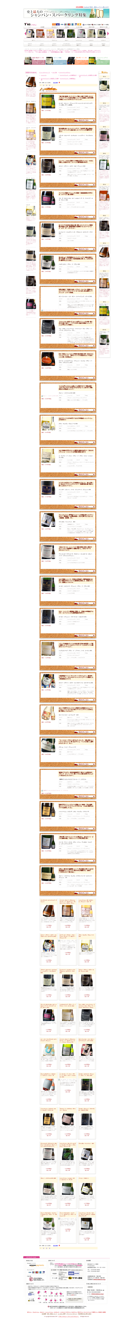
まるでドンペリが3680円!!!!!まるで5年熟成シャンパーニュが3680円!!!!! (31, 218)
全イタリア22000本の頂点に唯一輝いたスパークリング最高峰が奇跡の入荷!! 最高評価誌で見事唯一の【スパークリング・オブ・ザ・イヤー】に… (76, 226)
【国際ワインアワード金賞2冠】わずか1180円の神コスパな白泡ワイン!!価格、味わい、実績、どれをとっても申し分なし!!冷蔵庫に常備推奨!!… (49, 1058)
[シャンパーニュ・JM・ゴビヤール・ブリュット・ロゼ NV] (31, 139)
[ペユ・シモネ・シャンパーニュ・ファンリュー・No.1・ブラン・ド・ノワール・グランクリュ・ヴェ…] (47, 332)
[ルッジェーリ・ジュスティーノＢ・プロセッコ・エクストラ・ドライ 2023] (31, 260)
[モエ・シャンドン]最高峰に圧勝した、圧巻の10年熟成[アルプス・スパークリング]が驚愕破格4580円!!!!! (76, 612)
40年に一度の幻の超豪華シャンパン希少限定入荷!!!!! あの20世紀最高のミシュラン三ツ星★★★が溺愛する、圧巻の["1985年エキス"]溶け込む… (76, 870)
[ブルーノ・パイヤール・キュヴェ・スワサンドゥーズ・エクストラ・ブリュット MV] (47, 879)
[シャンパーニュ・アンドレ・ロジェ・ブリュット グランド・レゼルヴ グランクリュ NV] (87, 1229)
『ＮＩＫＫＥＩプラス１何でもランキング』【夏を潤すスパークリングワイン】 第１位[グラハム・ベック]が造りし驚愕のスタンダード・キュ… (76, 741)
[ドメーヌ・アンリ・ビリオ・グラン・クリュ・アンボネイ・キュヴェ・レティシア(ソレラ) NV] (47, 847)
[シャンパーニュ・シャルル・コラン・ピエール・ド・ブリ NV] (68, 1194)
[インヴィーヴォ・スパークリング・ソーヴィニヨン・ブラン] (104, 112)
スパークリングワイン (64, 72)
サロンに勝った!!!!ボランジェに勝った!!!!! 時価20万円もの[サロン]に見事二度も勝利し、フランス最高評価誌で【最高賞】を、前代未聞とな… (49, 1232)
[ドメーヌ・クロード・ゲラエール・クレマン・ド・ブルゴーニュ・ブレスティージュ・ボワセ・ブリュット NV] (31, 113)
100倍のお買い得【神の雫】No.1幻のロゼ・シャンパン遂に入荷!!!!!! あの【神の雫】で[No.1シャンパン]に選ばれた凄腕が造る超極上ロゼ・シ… (104, 206)
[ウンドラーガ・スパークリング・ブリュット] (31, 86)
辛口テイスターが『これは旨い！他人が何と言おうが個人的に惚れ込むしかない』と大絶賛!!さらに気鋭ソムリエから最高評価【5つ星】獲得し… (104, 118)
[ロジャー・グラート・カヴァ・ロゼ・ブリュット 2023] (31, 285)
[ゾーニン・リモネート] (87, 1194)
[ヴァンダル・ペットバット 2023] (47, 525)
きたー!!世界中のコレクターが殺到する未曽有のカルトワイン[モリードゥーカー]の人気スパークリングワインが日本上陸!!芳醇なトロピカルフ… (76, 709)
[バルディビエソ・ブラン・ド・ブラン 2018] (47, 268)
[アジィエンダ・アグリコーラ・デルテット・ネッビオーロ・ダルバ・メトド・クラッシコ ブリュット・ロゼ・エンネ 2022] (49, 1159)
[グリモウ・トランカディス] (104, 90)
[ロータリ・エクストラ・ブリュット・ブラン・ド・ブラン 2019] (47, 590)
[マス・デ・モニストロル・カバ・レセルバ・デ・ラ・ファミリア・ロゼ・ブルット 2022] (31, 308)
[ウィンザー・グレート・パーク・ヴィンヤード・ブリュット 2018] (47, 493)
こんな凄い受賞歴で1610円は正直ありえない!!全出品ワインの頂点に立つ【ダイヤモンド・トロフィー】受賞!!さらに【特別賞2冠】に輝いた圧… (49, 919)
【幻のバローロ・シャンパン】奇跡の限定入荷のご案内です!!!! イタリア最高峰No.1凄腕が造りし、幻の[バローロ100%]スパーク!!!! (75, 548)
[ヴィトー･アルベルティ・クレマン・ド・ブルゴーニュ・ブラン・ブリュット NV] (67, 1219)
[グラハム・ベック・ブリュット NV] (47, 751)
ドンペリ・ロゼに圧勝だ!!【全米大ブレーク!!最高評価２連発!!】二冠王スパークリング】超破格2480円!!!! (104, 145)
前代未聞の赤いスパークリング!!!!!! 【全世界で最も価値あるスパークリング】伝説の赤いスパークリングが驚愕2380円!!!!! (31, 241)
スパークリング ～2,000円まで (68, 75)
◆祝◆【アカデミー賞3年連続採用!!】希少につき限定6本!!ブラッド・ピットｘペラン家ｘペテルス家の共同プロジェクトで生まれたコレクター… (76, 773)
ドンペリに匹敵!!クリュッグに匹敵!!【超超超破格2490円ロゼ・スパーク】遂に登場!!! (31, 312)
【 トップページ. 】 (44, 72)
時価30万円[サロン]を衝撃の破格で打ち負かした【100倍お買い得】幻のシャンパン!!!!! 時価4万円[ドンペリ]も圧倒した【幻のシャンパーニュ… (67, 1058)
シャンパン (43, 75)
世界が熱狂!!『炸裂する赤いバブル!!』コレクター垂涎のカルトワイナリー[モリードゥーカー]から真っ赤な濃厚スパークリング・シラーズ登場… (76, 290)
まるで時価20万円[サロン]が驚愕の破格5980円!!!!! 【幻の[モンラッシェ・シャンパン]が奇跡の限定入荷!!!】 (76, 451)
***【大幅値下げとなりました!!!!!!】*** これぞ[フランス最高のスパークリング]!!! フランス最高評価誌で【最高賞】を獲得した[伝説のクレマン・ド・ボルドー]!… (31, 195)
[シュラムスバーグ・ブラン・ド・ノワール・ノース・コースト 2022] (47, 654)
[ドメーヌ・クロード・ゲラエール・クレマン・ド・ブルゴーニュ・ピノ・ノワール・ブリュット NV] (68, 1055)
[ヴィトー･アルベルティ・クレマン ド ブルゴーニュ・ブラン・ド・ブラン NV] (49, 1229)
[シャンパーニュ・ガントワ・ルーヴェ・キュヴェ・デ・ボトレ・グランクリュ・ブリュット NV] (68, 1159)
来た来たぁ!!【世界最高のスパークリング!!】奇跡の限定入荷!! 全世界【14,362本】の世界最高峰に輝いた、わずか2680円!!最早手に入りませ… (76, 258)
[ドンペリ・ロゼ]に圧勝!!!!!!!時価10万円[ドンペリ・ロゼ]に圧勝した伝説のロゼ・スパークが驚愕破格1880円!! (31, 290)
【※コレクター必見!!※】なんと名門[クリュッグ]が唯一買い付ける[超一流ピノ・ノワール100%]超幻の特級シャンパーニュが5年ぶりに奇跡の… (76, 323)
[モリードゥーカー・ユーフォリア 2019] (47, 718)
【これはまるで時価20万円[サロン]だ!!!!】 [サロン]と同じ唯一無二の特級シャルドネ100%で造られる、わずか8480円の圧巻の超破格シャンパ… (67, 1163)
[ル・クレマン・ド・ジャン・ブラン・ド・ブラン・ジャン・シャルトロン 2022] (47, 461)
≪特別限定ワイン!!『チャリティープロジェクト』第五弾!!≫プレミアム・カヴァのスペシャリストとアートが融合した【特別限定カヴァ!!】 (31, 170)
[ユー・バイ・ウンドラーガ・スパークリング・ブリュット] (49, 1055)
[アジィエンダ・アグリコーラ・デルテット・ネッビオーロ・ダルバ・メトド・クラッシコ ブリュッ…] (47, 557)
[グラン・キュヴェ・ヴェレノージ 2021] (31, 215)
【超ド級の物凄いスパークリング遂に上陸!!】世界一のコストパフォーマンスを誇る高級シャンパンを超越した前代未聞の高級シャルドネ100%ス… (104, 321)
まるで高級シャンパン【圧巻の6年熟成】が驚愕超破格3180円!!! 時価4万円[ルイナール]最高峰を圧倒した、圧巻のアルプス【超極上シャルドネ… (76, 580)
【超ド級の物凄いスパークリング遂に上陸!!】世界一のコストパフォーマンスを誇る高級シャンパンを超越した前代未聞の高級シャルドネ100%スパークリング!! (76, 97)
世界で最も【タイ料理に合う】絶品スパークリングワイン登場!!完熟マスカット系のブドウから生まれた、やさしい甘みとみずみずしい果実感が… (49, 1093)
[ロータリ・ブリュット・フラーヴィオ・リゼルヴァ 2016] (47, 622)
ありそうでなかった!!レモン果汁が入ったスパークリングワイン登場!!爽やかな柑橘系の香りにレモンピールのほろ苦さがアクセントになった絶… (87, 1197)
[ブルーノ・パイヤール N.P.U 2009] (49, 395)
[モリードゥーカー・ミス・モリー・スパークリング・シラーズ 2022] (57, 309)
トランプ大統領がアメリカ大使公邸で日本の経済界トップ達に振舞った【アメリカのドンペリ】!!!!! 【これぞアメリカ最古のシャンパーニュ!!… (76, 645)
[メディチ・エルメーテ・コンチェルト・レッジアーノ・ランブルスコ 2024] (31, 236)
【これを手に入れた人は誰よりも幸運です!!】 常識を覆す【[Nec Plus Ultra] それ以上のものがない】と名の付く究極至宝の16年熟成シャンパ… (75, 387)
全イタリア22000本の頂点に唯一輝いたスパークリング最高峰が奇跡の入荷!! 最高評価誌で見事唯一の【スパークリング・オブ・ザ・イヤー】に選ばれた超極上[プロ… (31, 266)
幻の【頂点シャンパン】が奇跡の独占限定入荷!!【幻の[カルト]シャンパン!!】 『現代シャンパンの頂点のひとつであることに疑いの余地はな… (76, 355)
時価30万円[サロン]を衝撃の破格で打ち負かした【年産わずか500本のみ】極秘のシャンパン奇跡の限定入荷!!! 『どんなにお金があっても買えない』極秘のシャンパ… (31, 118)
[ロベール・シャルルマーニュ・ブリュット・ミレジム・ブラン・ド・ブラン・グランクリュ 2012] (47, 364)
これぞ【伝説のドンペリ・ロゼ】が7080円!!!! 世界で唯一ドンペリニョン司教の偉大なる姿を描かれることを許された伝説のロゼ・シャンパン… (87, 919)
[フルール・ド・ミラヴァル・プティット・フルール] (68, 1125)
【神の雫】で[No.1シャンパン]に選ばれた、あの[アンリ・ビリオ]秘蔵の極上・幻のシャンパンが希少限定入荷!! (76, 837)
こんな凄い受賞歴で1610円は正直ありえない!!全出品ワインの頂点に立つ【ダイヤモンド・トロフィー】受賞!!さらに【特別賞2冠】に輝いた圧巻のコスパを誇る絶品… (31, 92)
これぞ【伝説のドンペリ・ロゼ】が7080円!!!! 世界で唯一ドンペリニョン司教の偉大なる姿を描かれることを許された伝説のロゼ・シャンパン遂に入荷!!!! (31, 145)
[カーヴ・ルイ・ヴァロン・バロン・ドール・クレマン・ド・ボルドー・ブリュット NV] (31, 189)
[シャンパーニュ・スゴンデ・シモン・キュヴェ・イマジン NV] (47, 815)
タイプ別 (54, 72)
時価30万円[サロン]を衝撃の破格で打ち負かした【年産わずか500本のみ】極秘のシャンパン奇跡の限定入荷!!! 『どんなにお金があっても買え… (67, 919)
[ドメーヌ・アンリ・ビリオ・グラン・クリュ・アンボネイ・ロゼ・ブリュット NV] (104, 200)
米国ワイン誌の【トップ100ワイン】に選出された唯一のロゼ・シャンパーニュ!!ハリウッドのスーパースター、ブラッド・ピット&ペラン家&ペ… (68, 1128)
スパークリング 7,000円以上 (67, 78)
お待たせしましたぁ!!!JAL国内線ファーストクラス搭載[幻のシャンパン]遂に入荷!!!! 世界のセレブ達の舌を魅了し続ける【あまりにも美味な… (67, 1197)
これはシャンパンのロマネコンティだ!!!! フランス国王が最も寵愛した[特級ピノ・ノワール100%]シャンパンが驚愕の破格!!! (86, 1232)
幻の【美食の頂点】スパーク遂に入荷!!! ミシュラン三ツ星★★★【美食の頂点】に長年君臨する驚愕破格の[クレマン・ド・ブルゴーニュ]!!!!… (67, 1223)
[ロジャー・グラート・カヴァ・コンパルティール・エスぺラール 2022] (31, 164)
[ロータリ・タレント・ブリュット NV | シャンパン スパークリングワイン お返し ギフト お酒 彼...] (47, 107)
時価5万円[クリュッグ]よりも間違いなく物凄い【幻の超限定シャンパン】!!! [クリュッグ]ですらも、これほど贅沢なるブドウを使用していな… (76, 806)
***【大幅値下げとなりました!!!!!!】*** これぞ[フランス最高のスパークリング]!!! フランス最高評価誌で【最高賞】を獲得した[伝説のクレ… (67, 947)
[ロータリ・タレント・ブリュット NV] (104, 315)
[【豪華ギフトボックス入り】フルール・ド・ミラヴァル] (54, 789)
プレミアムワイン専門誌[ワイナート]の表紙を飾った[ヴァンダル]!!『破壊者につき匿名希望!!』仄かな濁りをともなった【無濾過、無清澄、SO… (76, 516)
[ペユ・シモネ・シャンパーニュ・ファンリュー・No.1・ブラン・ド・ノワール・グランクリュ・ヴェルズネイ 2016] (87, 1020)
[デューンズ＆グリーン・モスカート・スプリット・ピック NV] (49, 1090)
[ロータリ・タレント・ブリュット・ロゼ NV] (104, 140)
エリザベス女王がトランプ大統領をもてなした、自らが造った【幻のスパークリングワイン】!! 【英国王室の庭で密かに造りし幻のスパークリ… (76, 484)
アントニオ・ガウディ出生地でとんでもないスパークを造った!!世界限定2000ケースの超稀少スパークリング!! (104, 94)
